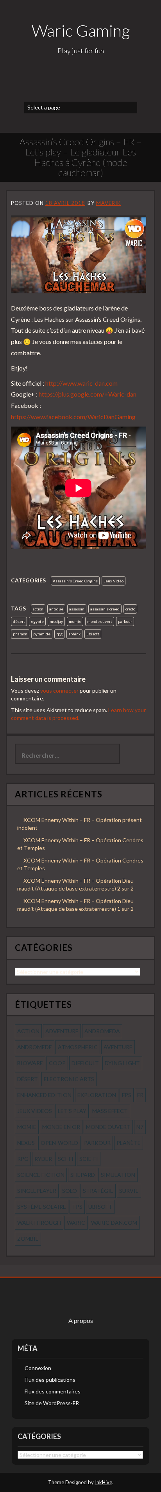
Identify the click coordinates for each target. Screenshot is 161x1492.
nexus (26, 1142)
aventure (118, 1047)
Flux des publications (50, 1379)
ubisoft (92, 633)
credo (130, 609)
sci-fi (65, 1158)
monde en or (61, 1126)
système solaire (41, 1206)
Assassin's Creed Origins (75, 580)
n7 (139, 1126)
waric (76, 1222)
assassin (76, 609)
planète (128, 1142)
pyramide (41, 633)
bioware (30, 1063)
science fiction (40, 1174)
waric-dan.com (114, 1222)
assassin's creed (105, 609)
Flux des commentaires (52, 1391)
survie (129, 1190)
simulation (118, 1174)
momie (75, 621)
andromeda (102, 1031)
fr (140, 1095)
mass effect (110, 1111)
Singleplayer (36, 1190)
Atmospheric (78, 1047)
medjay (56, 621)
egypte (37, 621)
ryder (43, 1158)
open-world (59, 1142)
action (38, 609)
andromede (34, 1047)
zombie (28, 1238)
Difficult (85, 1063)
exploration (96, 1095)
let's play (72, 1111)
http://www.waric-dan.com (81, 383)
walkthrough (39, 1222)
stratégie (98, 1190)
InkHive (103, 1482)
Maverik (108, 203)
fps (126, 1095)
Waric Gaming (81, 30)
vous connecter (59, 690)
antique (56, 609)
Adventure (62, 1031)
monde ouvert (99, 621)
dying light (122, 1063)
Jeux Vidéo (113, 580)
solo (69, 1190)
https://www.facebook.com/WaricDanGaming (73, 416)
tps (77, 1206)
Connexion (38, 1368)
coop (57, 1063)
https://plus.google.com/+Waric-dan (87, 394)
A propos (80, 1320)
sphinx (74, 633)
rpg (59, 633)
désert (19, 621)
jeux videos (34, 1111)
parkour (125, 621)
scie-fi (88, 1158)
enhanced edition (44, 1095)
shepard (82, 1174)
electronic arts (69, 1079)
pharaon (20, 633)
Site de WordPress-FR (52, 1403)
